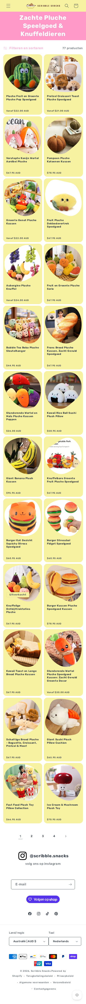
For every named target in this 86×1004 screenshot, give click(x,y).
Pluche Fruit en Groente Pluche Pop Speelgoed (22, 98)
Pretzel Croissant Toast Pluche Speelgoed (63, 98)
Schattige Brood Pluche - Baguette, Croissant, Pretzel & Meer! (22, 742)
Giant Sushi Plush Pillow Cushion (59, 741)
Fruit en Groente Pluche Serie (63, 287)
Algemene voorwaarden (34, 982)
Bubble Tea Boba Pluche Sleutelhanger (22, 349)
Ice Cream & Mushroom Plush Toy (62, 806)
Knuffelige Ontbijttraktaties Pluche (18, 609)
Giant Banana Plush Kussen (19, 480)
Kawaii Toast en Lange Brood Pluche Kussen (21, 673)
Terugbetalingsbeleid (39, 976)
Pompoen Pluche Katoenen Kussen (59, 160)
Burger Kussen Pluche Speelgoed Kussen (62, 607)
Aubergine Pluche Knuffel (18, 287)
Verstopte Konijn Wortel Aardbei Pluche (22, 160)
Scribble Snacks (41, 971)
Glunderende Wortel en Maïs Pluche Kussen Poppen (22, 416)
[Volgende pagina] (65, 836)
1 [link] (20, 836)
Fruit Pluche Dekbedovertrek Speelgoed (58, 223)
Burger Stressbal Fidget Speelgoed (59, 542)
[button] (8, 5)
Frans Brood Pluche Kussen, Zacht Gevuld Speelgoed (62, 350)
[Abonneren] (70, 884)
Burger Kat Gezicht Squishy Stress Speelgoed (19, 543)
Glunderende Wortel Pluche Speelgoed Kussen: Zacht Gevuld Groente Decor (62, 676)
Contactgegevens (45, 989)
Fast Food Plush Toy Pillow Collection (20, 806)
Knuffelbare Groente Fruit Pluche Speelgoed (63, 480)
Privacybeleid (65, 976)
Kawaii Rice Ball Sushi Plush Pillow (61, 414)
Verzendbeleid (62, 982)
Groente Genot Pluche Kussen (21, 222)
